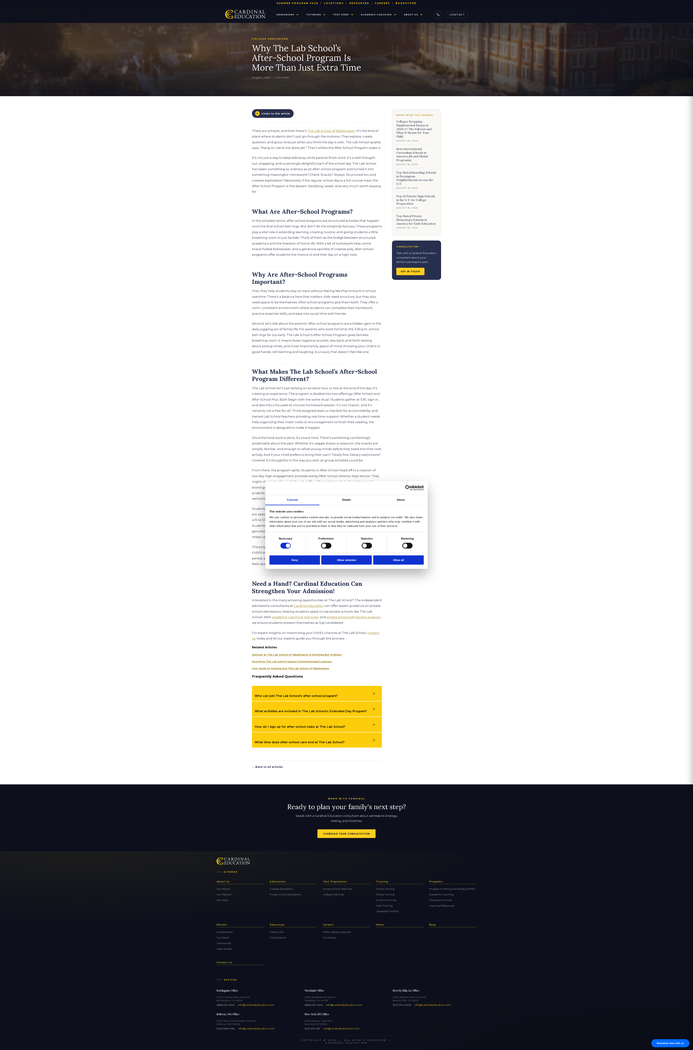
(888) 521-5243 (226, 1005)
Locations (334, 3)
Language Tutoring (387, 911)
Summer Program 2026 (297, 3)
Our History (329, 937)
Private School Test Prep (337, 888)
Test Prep (341, 14)
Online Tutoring (385, 888)
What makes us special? (337, 932)
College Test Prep (333, 894)
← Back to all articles (267, 766)
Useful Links (277, 932)
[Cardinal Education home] (245, 14)
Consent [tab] (292, 499)
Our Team (222, 900)
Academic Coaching (376, 14)
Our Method (224, 894)
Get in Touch (410, 271)
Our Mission (223, 888)
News (380, 924)
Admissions (285, 14)
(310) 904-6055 (402, 1005)
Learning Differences (441, 905)
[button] (317, 693)
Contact (457, 14)
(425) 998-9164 (226, 1028)
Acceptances (224, 932)
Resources (359, 3)
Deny (294, 560)
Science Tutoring (386, 900)
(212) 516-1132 (312, 1028)
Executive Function (440, 900)
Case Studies (224, 948)
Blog (432, 924)
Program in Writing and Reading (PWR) (452, 888)
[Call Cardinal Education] (438, 15)
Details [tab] (346, 499)
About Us (411, 14)
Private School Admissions (285, 894)
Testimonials (224, 943)
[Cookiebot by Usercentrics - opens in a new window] (408, 488)
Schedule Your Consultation (346, 833)
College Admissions (281, 888)
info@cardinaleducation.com (256, 1005)
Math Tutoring (384, 905)
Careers (382, 3)
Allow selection (346, 560)
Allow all (398, 560)
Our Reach (223, 937)
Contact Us (224, 962)
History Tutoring (385, 894)
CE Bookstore (278, 937)
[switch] (326, 546)
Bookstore (406, 3)
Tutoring (313, 14)
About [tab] (401, 499)
